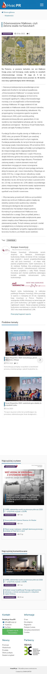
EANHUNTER (27, 672)
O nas (26, 620)
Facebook (8, 625)
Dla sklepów (28, 622)
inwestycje (11, 240)
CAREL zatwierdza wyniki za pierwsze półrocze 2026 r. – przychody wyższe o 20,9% (24, 510)
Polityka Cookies (29, 627)
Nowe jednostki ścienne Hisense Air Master (20, 520)
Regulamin (27, 625)
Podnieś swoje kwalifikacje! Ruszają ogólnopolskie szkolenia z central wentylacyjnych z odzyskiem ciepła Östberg (23, 592)
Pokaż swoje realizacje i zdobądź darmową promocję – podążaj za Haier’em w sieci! (24, 530)
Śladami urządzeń (8, 655)
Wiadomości (9, 16)
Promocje (5, 645)
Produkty (5, 650)
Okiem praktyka (7, 653)
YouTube (7, 627)
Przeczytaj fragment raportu (21, 314)
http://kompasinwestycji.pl (21, 250)
